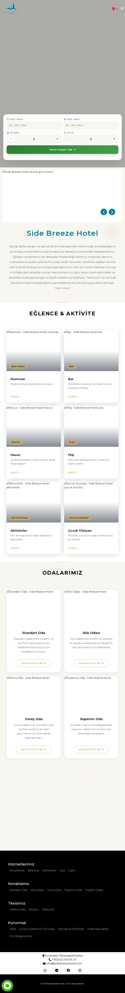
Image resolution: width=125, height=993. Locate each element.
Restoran (33, 870)
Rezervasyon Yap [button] (61, 149)
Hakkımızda (18, 909)
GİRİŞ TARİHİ (16, 119)
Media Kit (48, 909)
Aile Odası (37, 890)
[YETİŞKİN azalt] (11, 139)
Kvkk (13, 929)
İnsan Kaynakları (98, 929)
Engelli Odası (94, 890)
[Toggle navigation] (122, 8)
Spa (62, 870)
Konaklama (17, 870)
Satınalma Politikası (71, 929)
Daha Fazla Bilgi (33, 663)
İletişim (34, 909)
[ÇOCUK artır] (114, 139)
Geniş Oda (54, 890)
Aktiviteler (50, 870)
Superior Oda (73, 890)
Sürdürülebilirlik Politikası (37, 929)
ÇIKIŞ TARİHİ (73, 119)
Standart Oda (19, 890)
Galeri (72, 870)
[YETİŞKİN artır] (57, 139)
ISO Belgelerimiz (21, 936)
